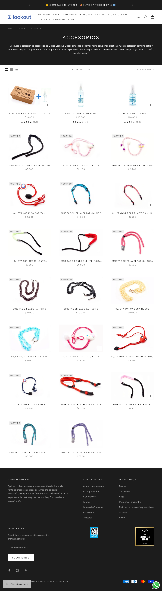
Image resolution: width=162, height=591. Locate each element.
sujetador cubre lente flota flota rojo (81, 261)
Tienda (21, 29)
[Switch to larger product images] (6, 69)
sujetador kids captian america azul (29, 404)
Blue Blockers (118, 14)
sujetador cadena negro (81, 309)
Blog (121, 496)
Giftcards (87, 517)
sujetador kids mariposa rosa (132, 165)
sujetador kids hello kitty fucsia (80, 356)
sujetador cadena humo (29, 309)
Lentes (100, 14)
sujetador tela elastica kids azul (81, 213)
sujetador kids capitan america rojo (29, 213)
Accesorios (35, 29)
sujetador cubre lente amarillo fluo (29, 261)
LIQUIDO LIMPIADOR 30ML (132, 113)
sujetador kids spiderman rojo (132, 356)
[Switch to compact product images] (17, 69)
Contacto (123, 512)
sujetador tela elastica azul (29, 452)
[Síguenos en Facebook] (9, 570)
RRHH (122, 517)
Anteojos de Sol (49, 14)
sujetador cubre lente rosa (132, 404)
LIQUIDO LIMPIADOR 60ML (81, 113)
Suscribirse (20, 557)
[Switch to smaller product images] (11, 69)
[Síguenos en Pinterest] (25, 570)
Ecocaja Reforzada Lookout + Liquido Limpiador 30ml (29, 113)
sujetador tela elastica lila (81, 452)
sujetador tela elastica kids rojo (81, 404)
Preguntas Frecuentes (130, 502)
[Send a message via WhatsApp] (156, 585)
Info (71, 19)
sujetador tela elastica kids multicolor (132, 213)
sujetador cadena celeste (29, 356)
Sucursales (124, 491)
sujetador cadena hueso (132, 309)
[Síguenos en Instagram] (17, 570)
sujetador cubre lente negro (29, 165)
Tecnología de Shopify (54, 581)
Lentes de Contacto (51, 19)
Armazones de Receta (77, 14)
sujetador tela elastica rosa (132, 261)
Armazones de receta (93, 486)
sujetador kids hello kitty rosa (80, 165)
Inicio (11, 29)
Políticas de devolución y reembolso (136, 507)
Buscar (122, 486)
